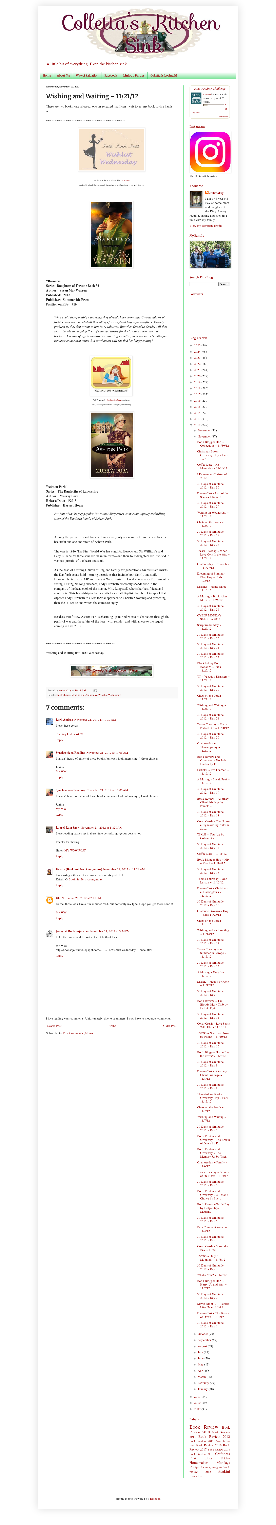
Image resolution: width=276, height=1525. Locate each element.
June (201, 1358)
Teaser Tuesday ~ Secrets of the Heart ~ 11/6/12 (213, 1174)
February (204, 1383)
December (205, 430)
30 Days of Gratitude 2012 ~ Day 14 (210, 941)
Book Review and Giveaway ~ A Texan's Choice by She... (212, 1194)
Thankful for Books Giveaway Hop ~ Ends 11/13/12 (213, 1097)
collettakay (65, 690)
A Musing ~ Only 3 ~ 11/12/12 (210, 974)
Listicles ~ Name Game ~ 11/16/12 (213, 588)
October (203, 1334)
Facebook (110, 75)
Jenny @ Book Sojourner (72, 931)
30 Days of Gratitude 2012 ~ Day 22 (210, 688)
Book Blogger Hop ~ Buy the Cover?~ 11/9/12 (213, 1054)
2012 (197, 425)
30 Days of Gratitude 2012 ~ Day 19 (210, 790)
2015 (197, 406)
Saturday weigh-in (211, 1467)
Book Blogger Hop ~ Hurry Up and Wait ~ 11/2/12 (212, 1284)
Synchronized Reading (70, 752)
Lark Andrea (64, 719)
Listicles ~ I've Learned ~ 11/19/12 (213, 771)
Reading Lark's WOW (69, 734)
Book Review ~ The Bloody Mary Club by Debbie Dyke (212, 1004)
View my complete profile (206, 225)
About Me (63, 75)
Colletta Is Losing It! (164, 75)
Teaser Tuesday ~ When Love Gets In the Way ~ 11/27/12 (213, 554)
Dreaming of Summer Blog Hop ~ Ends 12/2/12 (210, 577)
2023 (197, 357)
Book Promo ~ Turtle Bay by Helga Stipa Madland (213, 1207)
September (205, 1340)
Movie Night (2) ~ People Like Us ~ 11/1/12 (213, 1305)
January (203, 1389)
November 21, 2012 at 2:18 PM (81, 898)
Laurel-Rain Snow (68, 827)
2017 (197, 394)
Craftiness (222, 1453)
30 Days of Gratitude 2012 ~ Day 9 (210, 1063)
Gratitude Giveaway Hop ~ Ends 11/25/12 (213, 912)
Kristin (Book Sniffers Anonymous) (79, 869)
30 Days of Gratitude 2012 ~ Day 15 (210, 903)
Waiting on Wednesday (84, 695)
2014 (197, 413)
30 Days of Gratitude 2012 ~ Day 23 (210, 655)
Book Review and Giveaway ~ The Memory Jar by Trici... (212, 1152)
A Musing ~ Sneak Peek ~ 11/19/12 (213, 781)
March (202, 1377)
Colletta (207, 94)
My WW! (61, 771)
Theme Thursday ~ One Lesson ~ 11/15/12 (212, 880)
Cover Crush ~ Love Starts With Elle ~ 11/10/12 (213, 1025)
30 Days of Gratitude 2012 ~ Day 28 (210, 533)
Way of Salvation (87, 75)
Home (47, 75)
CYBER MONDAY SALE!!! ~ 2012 (209, 617)
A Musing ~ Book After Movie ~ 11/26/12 (212, 598)
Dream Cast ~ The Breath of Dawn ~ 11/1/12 (213, 1315)
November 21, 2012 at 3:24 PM (110, 931)
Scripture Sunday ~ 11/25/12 (209, 626)
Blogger (155, 1498)
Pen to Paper (125, 180)
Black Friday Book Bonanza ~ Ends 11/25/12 (209, 666)
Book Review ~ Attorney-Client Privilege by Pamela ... (213, 802)
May (201, 1364)
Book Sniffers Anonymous (85, 879)
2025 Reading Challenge (209, 88)
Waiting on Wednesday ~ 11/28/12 (213, 514)
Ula (58, 898)
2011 (197, 1396)
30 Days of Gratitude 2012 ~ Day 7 (210, 1128)
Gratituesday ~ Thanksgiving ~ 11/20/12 (208, 746)
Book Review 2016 (209, 1445)
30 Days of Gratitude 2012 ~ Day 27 (210, 543)
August (203, 1346)
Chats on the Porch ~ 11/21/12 (210, 697)
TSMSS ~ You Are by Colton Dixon (210, 836)
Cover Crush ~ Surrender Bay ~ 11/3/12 (212, 1248)
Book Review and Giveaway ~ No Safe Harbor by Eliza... (211, 760)
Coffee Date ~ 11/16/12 (212, 853)
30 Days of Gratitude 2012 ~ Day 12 (210, 993)
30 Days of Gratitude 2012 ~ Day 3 (210, 1267)
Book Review (204, 1427)
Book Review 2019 (201, 1454)
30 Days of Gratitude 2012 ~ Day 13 (210, 964)
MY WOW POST (75, 850)
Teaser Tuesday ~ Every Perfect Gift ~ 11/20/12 (213, 726)
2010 (197, 1402)
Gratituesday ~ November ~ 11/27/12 (213, 565)
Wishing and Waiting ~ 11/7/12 (211, 1118)
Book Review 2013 (202, 1441)
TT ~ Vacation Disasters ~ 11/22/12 (213, 678)
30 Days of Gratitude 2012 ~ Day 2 (210, 1296)
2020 (197, 376)
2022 (197, 364)
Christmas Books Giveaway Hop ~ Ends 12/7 (213, 455)
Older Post (169, 1026)
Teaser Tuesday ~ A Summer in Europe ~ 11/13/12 (211, 952)
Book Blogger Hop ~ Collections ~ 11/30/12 (213, 443)
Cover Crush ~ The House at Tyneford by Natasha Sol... (213, 824)
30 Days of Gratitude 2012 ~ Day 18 (210, 813)
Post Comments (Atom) (78, 1033)
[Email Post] (94, 690)
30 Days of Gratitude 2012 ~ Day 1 (210, 1324)
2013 (197, 419)
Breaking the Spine (114, 400)
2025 (197, 345)
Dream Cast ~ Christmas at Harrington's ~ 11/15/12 (212, 891)
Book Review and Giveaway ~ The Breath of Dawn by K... (213, 1139)
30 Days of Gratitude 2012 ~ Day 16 (210, 871)
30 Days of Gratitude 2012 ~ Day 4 (210, 1238)
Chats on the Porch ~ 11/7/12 (210, 1109)
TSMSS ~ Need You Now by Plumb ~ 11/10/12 (213, 1035)
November (205, 436)
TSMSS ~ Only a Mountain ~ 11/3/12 (211, 1257)
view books (223, 116)
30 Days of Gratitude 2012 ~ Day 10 (210, 1044)
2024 (197, 351)
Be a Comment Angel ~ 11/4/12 (212, 1229)
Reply (59, 740)
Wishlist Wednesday (109, 695)
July (201, 1352)
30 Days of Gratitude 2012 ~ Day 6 (210, 1183)
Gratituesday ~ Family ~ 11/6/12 (212, 1164)
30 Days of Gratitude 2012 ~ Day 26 (210, 607)
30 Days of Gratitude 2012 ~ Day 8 (210, 1086)
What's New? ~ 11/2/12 (212, 1275)
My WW (61, 912)
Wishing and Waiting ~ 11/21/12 (211, 707)
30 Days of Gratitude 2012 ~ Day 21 (210, 716)
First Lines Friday (210, 1458)
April (201, 1371)
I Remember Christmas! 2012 (212, 476)
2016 (197, 400)
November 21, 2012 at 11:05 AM (107, 752)
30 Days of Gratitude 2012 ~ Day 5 (210, 1219)
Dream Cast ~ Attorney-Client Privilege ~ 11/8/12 (212, 1074)
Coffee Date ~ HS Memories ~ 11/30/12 (212, 466)
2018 (197, 388)
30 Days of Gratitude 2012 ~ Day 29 (210, 504)
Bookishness (63, 695)
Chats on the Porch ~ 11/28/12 (210, 524)
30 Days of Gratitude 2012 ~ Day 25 (210, 636)
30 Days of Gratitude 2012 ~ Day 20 (210, 735)
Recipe (195, 1466)
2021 (197, 370)
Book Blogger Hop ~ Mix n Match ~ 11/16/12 (213, 861)
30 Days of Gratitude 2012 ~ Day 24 (210, 646)
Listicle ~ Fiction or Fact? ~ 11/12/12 (213, 983)
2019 (197, 382)
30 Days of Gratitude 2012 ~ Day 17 (210, 846)
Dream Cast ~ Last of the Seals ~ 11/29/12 (213, 495)
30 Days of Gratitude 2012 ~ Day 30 (210, 485)
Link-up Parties (133, 75)
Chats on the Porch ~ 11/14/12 (210, 922)
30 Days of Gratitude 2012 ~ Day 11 (210, 1016)
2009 (197, 1409)
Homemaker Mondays (210, 1462)
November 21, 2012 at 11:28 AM (101, 827)
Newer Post (54, 1026)
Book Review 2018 (219, 1449)
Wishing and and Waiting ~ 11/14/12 (213, 932)
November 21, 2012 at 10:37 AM (95, 719)
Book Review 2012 (214, 1436)
